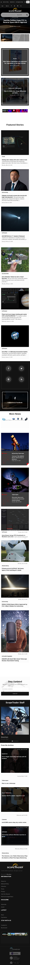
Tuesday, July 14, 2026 (22, 599)
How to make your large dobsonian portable (15, 92)
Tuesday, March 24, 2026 (7, 202)
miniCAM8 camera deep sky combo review (14, 822)
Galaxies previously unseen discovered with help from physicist (14, 198)
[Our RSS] (20, 6)
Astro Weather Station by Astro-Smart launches (14, 279)
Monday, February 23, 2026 (21, 827)
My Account (4, 927)
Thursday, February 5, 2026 (7, 283)
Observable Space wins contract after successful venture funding (18, 499)
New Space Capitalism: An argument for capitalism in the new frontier (15, 62)
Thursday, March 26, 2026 (7, 165)
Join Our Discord (5, 894)
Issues (2, 907)
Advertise (3, 886)
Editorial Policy (5, 883)
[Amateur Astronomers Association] (15, 958)
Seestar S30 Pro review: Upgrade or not (13, 795)
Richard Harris (4, 737)
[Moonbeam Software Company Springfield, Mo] (15, 949)
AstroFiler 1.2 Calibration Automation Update (14, 353)
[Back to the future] (1, 2)
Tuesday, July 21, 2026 (22, 532)
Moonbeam (9, 874)
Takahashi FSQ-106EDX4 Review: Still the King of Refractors (18, 458)
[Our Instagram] (17, 6)
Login (2, 5)
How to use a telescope (8, 783)
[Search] (27, 15)
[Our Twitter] (14, 6)
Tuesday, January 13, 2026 (7, 357)
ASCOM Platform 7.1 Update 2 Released (14, 237)
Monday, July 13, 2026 (22, 654)
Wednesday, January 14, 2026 (8, 321)
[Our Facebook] (11, 6)
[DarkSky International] (15, 953)
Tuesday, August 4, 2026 (15, 26)
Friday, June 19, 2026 (16, 460)
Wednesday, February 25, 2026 (21, 848)
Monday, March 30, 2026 (22, 749)
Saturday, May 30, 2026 (16, 501)
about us (3, 881)
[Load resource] (15, 110)
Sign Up (7, 5)
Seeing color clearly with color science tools (15, 161)
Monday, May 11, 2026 (14, 95)
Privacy (3, 891)
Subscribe (3, 904)
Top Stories (4, 917)
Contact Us (4, 925)
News (2, 914)
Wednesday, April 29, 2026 (22, 815)
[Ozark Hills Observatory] (15, 963)
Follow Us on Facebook (15, 402)
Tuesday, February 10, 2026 (7, 241)
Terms (2, 889)
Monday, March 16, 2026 (22, 788)
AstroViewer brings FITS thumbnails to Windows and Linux (15, 538)
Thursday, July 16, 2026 (22, 563)
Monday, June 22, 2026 (14, 65)
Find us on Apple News (7, 896)
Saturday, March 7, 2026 (22, 776)
